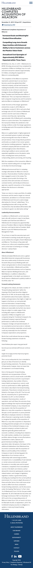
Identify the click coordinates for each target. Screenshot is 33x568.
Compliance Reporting (16, 562)
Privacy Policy (5, 562)
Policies (16, 551)
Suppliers (16, 541)
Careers (16, 534)
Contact (16, 548)
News (16, 544)
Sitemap (20, 564)
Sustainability (16, 537)
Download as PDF (9, 25)
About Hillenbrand (17, 527)
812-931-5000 (17, 520)
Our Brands (16, 530)
